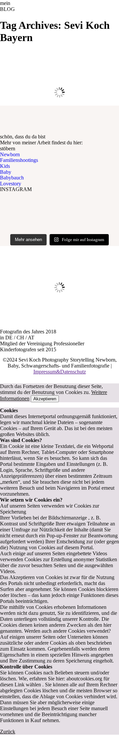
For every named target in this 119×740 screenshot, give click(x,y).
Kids (5, 166)
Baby (5, 172)
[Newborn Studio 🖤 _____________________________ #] (59, 219)
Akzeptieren (44, 398)
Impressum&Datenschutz (59, 371)
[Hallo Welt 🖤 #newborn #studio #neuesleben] (59, 199)
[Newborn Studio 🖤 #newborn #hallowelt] (59, 206)
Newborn (10, 154)
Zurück (7, 731)
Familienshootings (19, 160)
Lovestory (10, 183)
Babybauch (12, 177)
